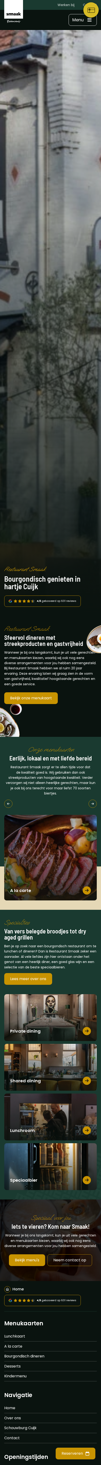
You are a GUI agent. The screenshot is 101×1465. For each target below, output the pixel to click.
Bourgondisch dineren (24, 1356)
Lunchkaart (14, 1336)
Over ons (12, 1418)
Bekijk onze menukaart (31, 698)
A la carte (13, 1346)
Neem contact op (69, 1260)
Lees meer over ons (28, 979)
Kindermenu (15, 1376)
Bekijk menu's (27, 1260)
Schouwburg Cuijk (20, 1428)
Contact (12, 1438)
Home (9, 1408)
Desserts (12, 1366)
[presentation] (8, 804)
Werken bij (66, 5)
